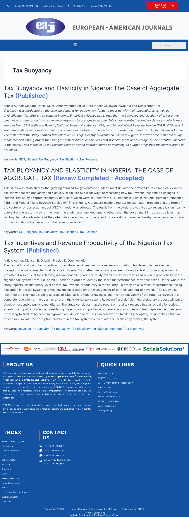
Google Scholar (10, 496)
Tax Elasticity (68, 159)
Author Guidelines (107, 392)
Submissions (104, 387)
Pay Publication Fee (108, 401)
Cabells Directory (11, 450)
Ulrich (5, 455)
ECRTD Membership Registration (115, 382)
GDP (22, 159)
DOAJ (5, 473)
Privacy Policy (105, 410)
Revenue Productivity (34, 328)
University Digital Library (15, 492)
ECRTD (6, 464)
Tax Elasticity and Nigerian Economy (96, 328)
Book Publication (106, 405)
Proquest (6, 469)
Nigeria (32, 159)
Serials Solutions (10, 478)
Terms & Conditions (94, 512)
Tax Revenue (88, 159)
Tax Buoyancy (48, 159)
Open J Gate (8, 459)
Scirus (5, 487)
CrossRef (6, 501)
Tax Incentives (134, 328)
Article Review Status (108, 396)
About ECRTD (105, 373)
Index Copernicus (11, 483)
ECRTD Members (106, 378)
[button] (75, 44)
